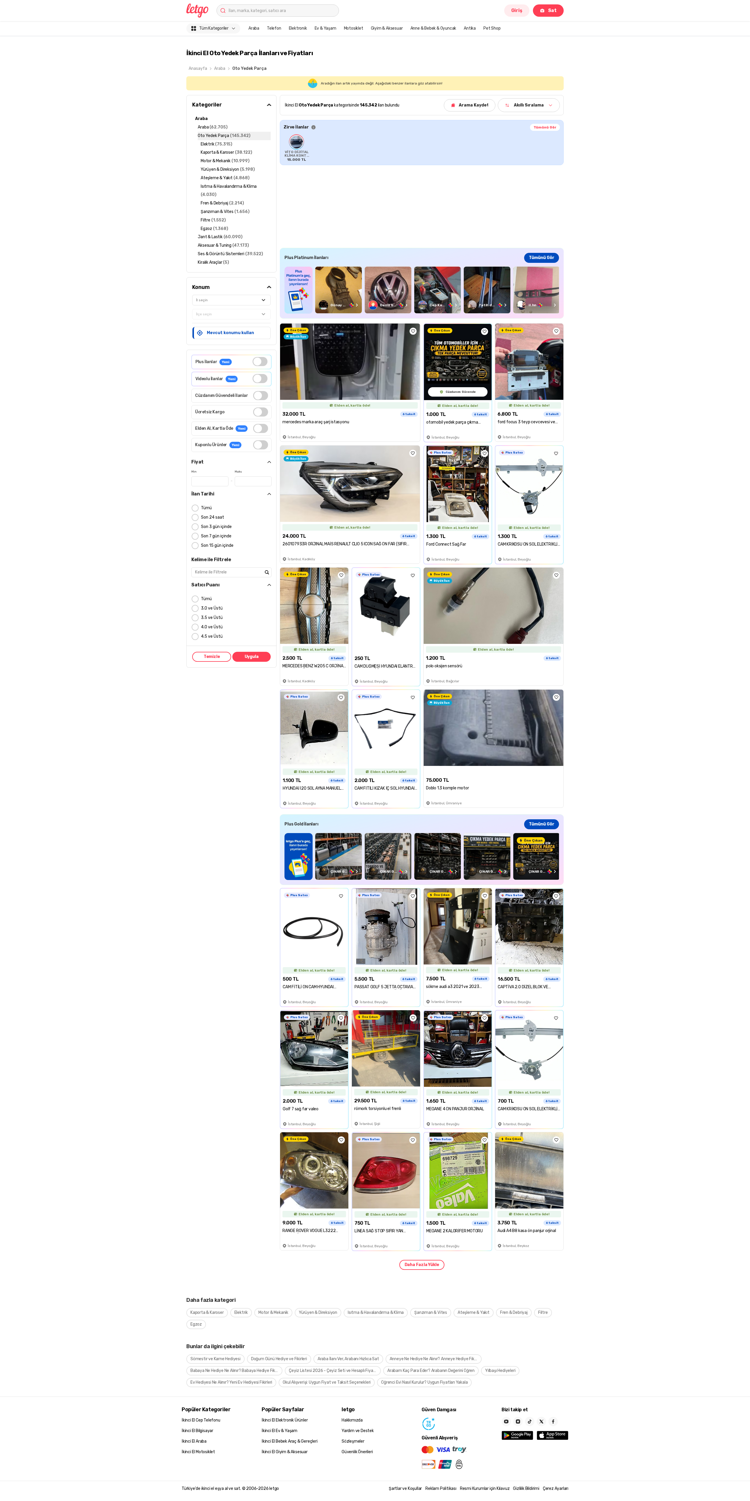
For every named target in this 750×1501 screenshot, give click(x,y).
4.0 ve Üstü (212, 627)
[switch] (260, 361)
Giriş (516, 10)
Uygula (252, 656)
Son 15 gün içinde (217, 545)
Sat (552, 10)
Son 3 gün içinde (216, 526)
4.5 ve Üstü (212, 636)
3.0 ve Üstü (212, 608)
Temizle (212, 656)
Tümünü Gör (544, 127)
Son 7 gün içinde (216, 536)
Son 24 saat (212, 517)
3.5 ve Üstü (212, 617)
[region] (422, 147)
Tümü (206, 507)
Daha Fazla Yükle (422, 1264)
